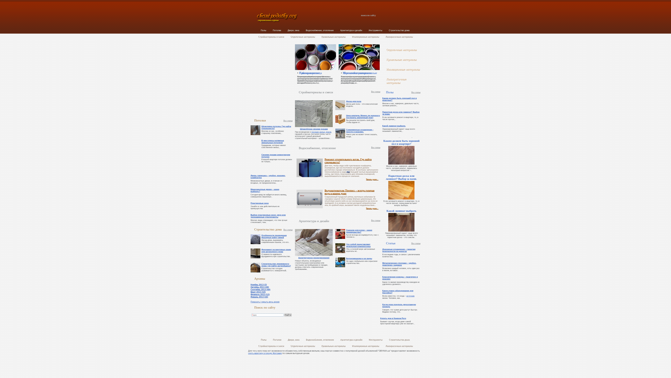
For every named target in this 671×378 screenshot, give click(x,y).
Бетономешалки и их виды (359, 258)
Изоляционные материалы (365, 37)
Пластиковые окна (260, 203)
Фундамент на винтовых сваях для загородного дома (276, 250)
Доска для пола (353, 101)
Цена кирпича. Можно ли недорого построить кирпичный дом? (363, 116)
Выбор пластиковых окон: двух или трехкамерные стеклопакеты (268, 216)
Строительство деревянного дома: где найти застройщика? (276, 265)
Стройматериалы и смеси (271, 37)
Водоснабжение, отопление (320, 30)
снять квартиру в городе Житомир (265, 353)
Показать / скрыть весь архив (265, 302)
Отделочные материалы (302, 37)
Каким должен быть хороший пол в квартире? (401, 142)
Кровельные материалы (333, 37)
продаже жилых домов (321, 132)
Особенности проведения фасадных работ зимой (274, 236)
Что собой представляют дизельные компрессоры (358, 245)
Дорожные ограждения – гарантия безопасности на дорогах (398, 250)
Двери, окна (293, 30)
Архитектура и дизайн (351, 30)
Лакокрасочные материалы (399, 37)
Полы (263, 30)
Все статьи (288, 121)
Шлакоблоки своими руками (314, 129)
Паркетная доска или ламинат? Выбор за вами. (401, 177)
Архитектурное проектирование (313, 258)
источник (410, 296)
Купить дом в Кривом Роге (393, 318)
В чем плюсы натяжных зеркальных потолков (272, 141)
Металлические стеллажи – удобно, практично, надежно (399, 264)
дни (348, 172)
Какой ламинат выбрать (394, 126)
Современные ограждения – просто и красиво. (359, 131)
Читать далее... (372, 179)
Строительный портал (277, 18)
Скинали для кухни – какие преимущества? (359, 231)
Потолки (277, 30)
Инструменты (375, 30)
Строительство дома (399, 30)
